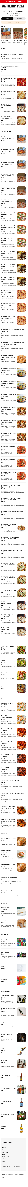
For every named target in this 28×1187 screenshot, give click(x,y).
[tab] (7, 18)
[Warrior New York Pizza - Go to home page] (12, 6)
